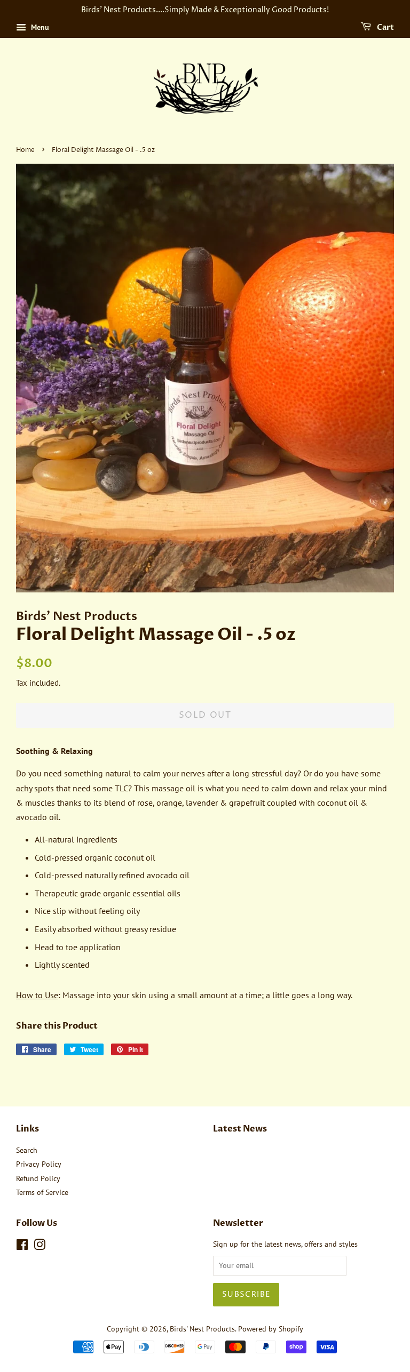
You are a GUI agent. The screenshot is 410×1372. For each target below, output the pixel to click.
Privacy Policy (38, 1164)
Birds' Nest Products (202, 1329)
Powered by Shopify (270, 1329)
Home (25, 150)
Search (26, 1150)
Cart (384, 27)
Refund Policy (38, 1178)
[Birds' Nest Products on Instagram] (39, 1246)
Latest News (240, 1129)
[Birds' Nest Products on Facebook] (22, 1246)
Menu (39, 27)
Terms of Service (42, 1192)
